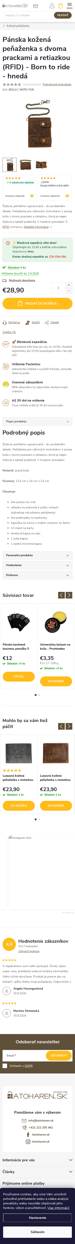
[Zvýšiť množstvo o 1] (68, 285)
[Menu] (69, 5)
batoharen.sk (41, 1135)
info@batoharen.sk (41, 1121)
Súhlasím (38, 1232)
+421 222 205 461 (41, 1128)
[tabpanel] (19, 646)
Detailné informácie (36, 227)
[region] (37, 187)
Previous (61, 595)
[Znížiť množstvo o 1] (68, 290)
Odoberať (59, 1056)
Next (69, 595)
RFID (5, 227)
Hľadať (63, 15)
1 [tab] (36, 695)
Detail (19, 677)
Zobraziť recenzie (28, 951)
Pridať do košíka (41, 303)
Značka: (9, 332)
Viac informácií (58, 1208)
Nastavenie (37, 1218)
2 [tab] (39, 695)
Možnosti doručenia (22, 280)
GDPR (29, 1066)
